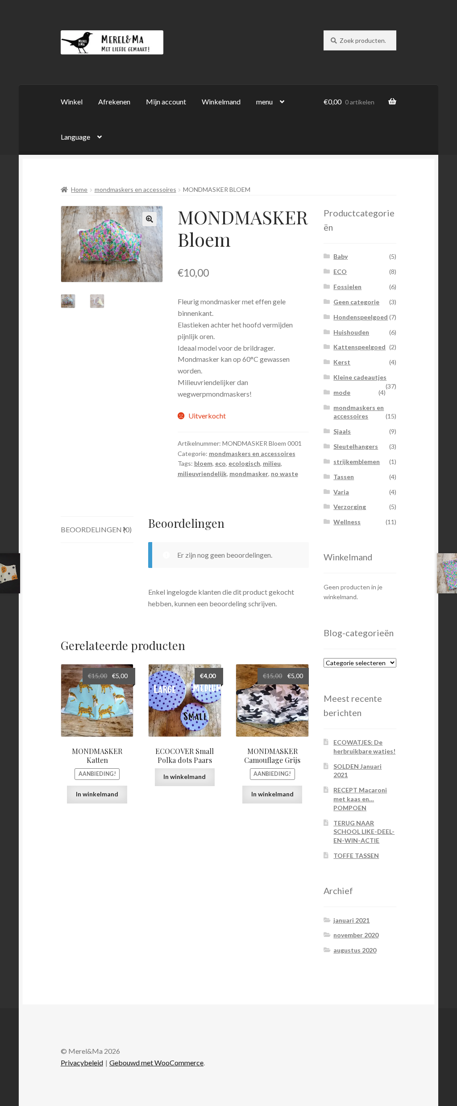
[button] (149, 219)
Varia (341, 492)
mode (341, 392)
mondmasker (248, 473)
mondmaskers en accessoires (135, 189)
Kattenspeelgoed (359, 347)
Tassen (343, 477)
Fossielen (347, 286)
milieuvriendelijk (202, 473)
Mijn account (166, 101)
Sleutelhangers (355, 446)
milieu (272, 463)
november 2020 (355, 935)
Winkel (72, 101)
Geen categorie (356, 302)
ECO (340, 271)
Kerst (341, 362)
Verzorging (349, 506)
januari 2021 (351, 920)
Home (79, 189)
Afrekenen (114, 101)
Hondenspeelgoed (360, 317)
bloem (203, 463)
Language (75, 137)
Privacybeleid (82, 1062)
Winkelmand (221, 101)
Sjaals (342, 431)
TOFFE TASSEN (356, 855)
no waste (284, 473)
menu (264, 101)
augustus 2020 (354, 950)
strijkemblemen (356, 461)
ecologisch (244, 463)
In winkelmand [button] (97, 794)
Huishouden (351, 332)
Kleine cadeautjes (359, 377)
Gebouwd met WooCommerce (156, 1062)
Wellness (347, 522)
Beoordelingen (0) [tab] (96, 529)
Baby (340, 256)
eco (220, 463)
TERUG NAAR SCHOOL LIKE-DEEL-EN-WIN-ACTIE (364, 832)
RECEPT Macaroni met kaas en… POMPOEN (360, 799)
